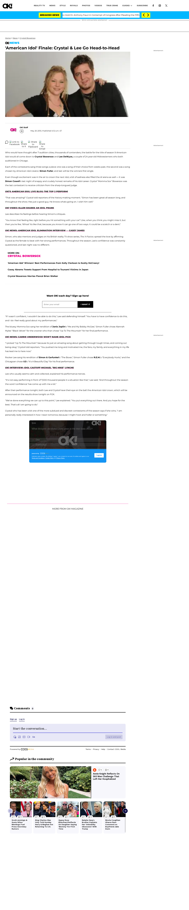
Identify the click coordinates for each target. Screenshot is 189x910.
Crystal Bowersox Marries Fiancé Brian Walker (33, 276)
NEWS (52, 5)
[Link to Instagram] (159, 5)
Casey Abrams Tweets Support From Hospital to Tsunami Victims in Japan (48, 269)
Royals (74, 5)
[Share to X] (24, 142)
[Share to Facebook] (15, 142)
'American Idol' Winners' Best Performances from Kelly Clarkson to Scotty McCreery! (53, 263)
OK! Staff (24, 127)
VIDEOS (98, 5)
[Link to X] (166, 5)
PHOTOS (86, 5)
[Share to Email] (42, 142)
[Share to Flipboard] (33, 142)
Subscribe (142, 5)
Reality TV (39, 5)
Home (8, 38)
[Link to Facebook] (153, 5)
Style (63, 5)
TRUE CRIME (112, 5)
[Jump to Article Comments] (6, 142)
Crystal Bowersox (27, 38)
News (15, 38)
